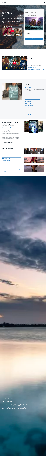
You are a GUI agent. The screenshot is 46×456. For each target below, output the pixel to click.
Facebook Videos (26, 71)
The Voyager (4, 171)
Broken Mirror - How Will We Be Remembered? (9, 150)
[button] (34, 23)
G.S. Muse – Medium (28, 87)
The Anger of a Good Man (29, 105)
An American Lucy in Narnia (6, 160)
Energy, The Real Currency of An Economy (31, 92)
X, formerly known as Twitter (28, 73)
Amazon (4, 128)
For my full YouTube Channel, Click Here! (30, 67)
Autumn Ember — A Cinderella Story (7, 162)
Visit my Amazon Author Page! (8, 142)
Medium (11, 128)
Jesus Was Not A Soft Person (29, 101)
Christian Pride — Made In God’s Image (31, 107)
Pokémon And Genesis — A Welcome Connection (32, 99)
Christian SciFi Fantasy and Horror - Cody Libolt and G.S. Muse (34, 69)
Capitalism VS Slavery (28, 103)
